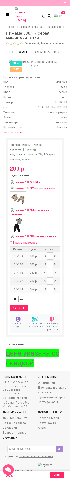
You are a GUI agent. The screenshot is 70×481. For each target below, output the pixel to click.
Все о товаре (18, 51)
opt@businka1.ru (15, 397)
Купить (57, 475)
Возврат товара (14, 432)
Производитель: (49, 418)
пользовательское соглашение (36, 456)
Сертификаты (48, 402)
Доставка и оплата (52, 387)
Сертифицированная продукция (52, 326)
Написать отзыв (52, 43)
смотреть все (12, 132)
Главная (11, 26)
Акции (42, 427)
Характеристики (47, 51)
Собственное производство (35, 325)
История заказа (14, 422)
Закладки (10, 427)
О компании (46, 382)
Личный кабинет (15, 418)
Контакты (45, 392)
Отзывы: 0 (31, 43)
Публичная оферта (51, 397)
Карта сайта (47, 422)
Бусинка (37, 144)
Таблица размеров (25, 242)
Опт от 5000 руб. (18, 325)
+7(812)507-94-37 (15, 382)
